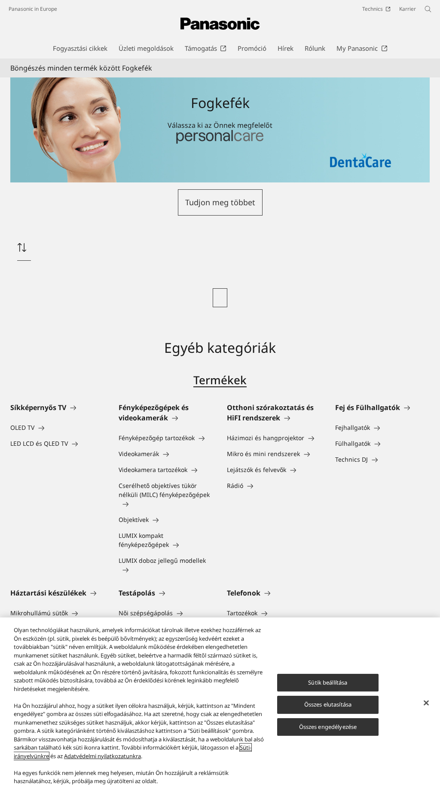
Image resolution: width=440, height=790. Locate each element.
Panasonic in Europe (33, 8)
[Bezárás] (426, 702)
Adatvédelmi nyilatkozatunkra (102, 756)
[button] (220, 202)
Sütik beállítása (327, 682)
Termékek (220, 380)
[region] (220, 703)
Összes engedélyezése (328, 727)
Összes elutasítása (327, 704)
